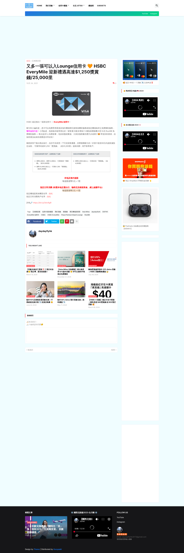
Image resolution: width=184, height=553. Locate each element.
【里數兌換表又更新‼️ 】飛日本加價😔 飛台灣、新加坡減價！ (39, 270)
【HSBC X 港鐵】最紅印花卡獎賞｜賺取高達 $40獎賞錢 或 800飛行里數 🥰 (102, 302)
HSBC (43, 215)
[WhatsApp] (62, 221)
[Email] (72, 221)
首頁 (28, 61)
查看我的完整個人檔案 (124, 539)
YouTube (145, 14)
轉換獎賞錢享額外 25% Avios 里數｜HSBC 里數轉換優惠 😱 (102, 270)
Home (39, 6)
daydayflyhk (96, 212)
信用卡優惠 (62, 6)
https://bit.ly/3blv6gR (42, 202)
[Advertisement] (92, 37)
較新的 (30, 350)
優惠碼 (91, 6)
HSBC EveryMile (53, 215)
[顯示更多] (77, 221)
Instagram (153, 14)
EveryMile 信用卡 (33, 215)
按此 (51, 193)
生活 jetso (78, 6)
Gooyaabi (57, 549)
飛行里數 (49, 6)
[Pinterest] (67, 221)
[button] (157, 6)
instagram (121, 522)
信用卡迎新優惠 (47, 212)
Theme (37, 549)
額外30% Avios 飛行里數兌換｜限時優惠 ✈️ (70, 301)
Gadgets (101, 6)
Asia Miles (85, 212)
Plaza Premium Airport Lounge (71, 215)
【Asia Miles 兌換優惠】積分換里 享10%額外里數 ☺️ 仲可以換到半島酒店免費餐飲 (71, 271)
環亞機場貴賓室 (75, 212)
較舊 (113, 350)
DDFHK (105, 212)
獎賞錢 (65, 212)
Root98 (87, 215)
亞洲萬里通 (36, 61)
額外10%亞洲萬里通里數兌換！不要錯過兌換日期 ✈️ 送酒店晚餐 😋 (39, 301)
